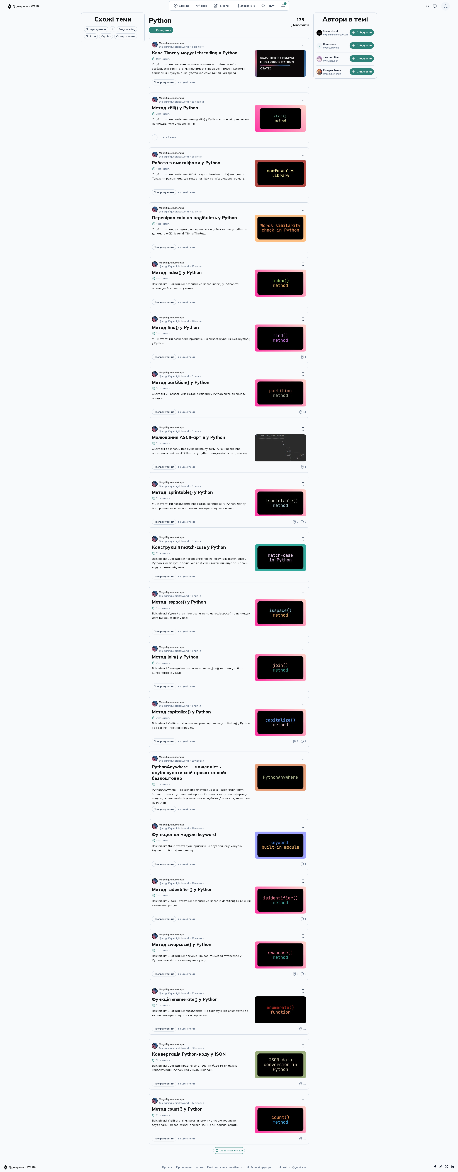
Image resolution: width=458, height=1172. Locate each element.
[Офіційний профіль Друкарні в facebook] (435, 1166)
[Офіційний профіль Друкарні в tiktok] (441, 1166)
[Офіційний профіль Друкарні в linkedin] (452, 1166)
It (112, 29)
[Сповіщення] (283, 6)
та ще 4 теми (186, 82)
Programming (126, 29)
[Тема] (435, 6)
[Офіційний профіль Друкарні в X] (446, 1166)
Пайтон (91, 36)
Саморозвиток (125, 36)
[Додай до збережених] (303, 44)
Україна (106, 36)
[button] (283, 6)
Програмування (96, 29)
